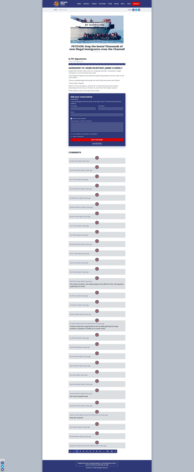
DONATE (136, 4)
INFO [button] (122, 4)
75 (107, 451)
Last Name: (101, 106)
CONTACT (86, 4)
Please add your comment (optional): (81, 121)
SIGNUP (94, 4)
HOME (79, 4)
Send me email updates (79, 118)
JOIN (128, 4)
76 (112, 451)
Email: (72, 112)
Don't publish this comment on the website (85, 134)
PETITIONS (102, 4)
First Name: (74, 106)
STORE (110, 4)
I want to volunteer (78, 136)
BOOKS (116, 4)
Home (55, 9)
